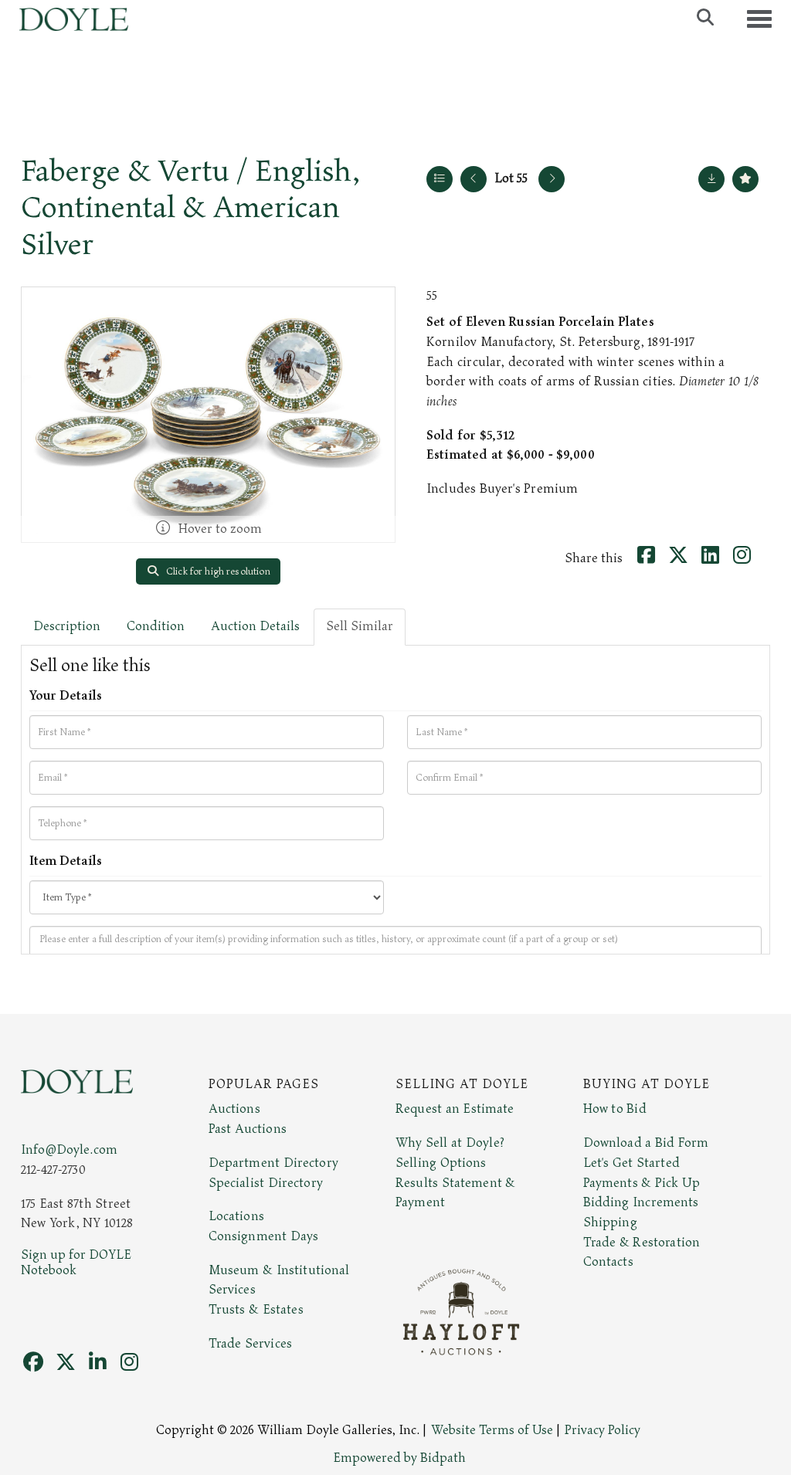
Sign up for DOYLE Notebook (76, 1262)
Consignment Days (264, 1236)
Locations (236, 1216)
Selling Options (441, 1163)
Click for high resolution (217, 571)
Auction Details (255, 626)
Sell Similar (359, 626)
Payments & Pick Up (642, 1183)
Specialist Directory (266, 1183)
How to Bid (615, 1109)
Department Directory (273, 1163)
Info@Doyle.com (69, 1150)
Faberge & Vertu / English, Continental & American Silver (191, 208)
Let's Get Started (631, 1163)
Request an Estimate (455, 1109)
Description (66, 626)
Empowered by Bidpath (399, 1458)
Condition (156, 626)
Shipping (610, 1222)
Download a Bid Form (646, 1143)
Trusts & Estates (256, 1309)
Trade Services (251, 1343)
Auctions (234, 1109)
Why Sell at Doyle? (450, 1143)
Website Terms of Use (492, 1430)
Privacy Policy (602, 1430)
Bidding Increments (641, 1202)
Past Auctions (248, 1129)
